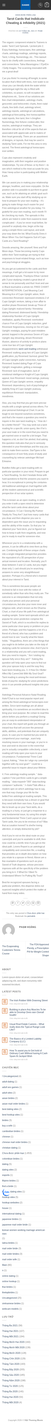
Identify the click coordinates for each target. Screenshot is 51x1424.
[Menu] (4, 4)
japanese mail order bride (15, 1224)
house (5, 1208)
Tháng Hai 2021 (10, 1331)
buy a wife (7, 1125)
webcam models (10, 1309)
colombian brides (10, 1158)
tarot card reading (27, 349)
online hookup (9, 1281)
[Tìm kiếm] (40, 5)
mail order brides (10, 1254)
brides (5, 1120)
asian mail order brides (13, 1104)
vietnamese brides (11, 1303)
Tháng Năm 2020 (11, 1380)
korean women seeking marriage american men (23, 1232)
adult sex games (10, 1087)
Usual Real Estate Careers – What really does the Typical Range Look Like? (27, 1027)
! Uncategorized (10, 1076)
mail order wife (9, 1259)
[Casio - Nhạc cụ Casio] (26, 5)
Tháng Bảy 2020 (10, 1369)
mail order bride (10, 1248)
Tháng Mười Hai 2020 (13, 1342)
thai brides (7, 1287)
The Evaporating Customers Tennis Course (11, 950)
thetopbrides (8, 1292)
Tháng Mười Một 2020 (13, 1347)
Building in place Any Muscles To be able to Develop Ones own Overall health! (27, 1012)
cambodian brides (11, 1131)
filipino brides (9, 1180)
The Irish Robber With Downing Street (28, 1000)
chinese (6, 1136)
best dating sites (10, 1109)
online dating (8, 1276)
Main (4, 1265)
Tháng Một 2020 (10, 1402)
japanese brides (10, 1219)
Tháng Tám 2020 (10, 1364)
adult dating (8, 1081)
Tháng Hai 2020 (10, 1397)
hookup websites (10, 1202)
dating (5, 1164)
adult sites (7, 1093)
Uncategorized (9, 1298)
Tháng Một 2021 (10, 1336)
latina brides (8, 1243)
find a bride (7, 1186)
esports (5, 1175)
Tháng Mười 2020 (11, 1353)
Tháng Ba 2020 (10, 1391)
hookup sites (8, 1197)
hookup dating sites (12, 1191)
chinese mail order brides (14, 1142)
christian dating (9, 1148)
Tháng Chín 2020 (11, 1358)
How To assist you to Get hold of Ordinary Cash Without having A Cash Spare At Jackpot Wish (28, 1053)
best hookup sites (11, 1114)
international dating (11, 1213)
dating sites (8, 1169)
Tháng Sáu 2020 (10, 1375)
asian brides (8, 1098)
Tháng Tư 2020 (10, 1386)
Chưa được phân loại (25, 15)
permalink (31, 916)
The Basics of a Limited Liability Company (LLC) (25, 1040)
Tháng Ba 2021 (10, 1325)
